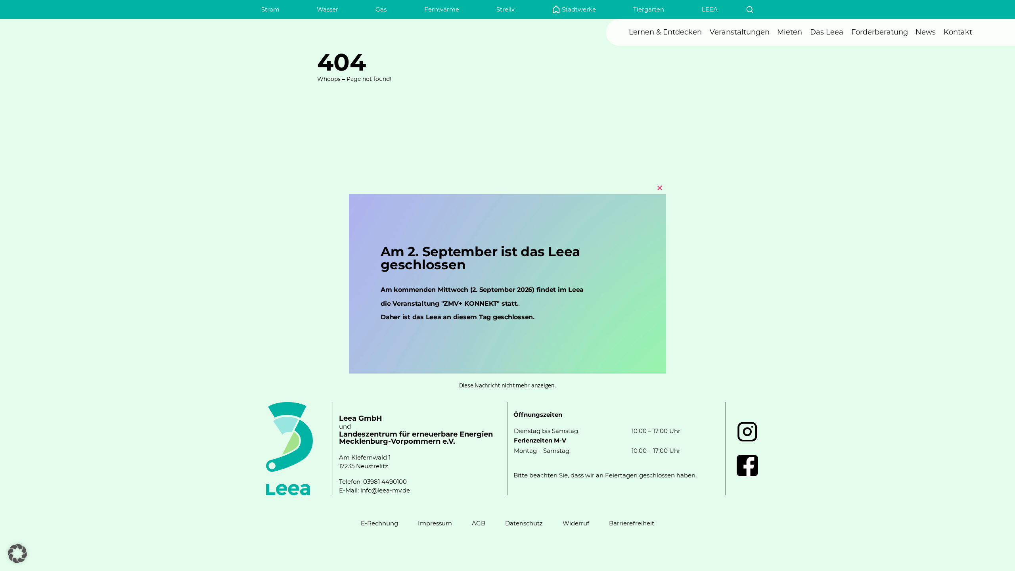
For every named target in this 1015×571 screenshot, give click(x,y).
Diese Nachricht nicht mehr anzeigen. (507, 385)
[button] (17, 553)
